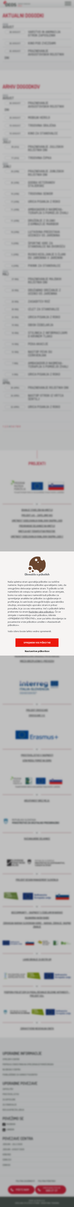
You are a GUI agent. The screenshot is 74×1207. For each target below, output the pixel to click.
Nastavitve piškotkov (37, 651)
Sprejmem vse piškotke (37, 642)
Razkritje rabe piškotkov (41, 611)
